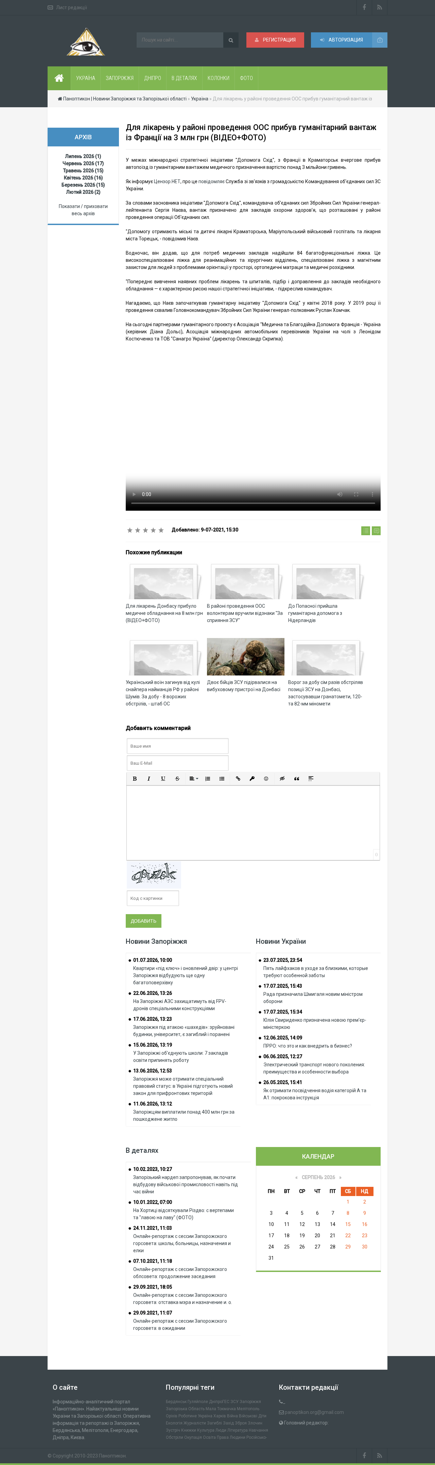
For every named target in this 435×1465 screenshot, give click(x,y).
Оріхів (171, 1416)
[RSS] (379, 7)
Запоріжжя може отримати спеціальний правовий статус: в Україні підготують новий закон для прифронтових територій (183, 1086)
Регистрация (279, 40)
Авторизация (345, 40)
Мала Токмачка (221, 1408)
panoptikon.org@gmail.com (314, 1412)
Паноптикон (112, 1456)
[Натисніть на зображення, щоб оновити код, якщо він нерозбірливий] (154, 874)
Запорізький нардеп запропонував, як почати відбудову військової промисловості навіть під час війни (185, 1184)
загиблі (214, 1423)
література (237, 1430)
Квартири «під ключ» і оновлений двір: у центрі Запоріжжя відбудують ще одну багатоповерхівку (185, 975)
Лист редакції (71, 7)
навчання (258, 1430)
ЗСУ (234, 1401)
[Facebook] (364, 7)
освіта (209, 1437)
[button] (134, 778)
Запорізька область (185, 1408)
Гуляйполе (198, 1401)
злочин (255, 1423)
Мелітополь (248, 1408)
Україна (205, 1416)
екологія (174, 1423)
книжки (188, 1430)
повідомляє (211, 181)
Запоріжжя (250, 1401)
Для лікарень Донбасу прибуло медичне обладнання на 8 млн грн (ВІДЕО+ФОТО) (164, 613)
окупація (193, 1437)
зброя (241, 1423)
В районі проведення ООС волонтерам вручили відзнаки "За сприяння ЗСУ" (245, 613)
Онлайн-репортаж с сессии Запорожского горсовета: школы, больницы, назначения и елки (182, 1243)
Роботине (187, 1416)
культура (205, 1430)
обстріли (174, 1437)
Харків (219, 1416)
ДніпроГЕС (219, 1401)
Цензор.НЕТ (167, 181)
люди (220, 1430)
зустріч (173, 1430)
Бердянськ (176, 1401)
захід (228, 1423)
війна (232, 1416)
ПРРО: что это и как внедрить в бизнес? (307, 1046)
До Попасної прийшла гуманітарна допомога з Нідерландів (315, 613)
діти (262, 1416)
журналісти (195, 1423)
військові (248, 1416)
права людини (231, 1437)
